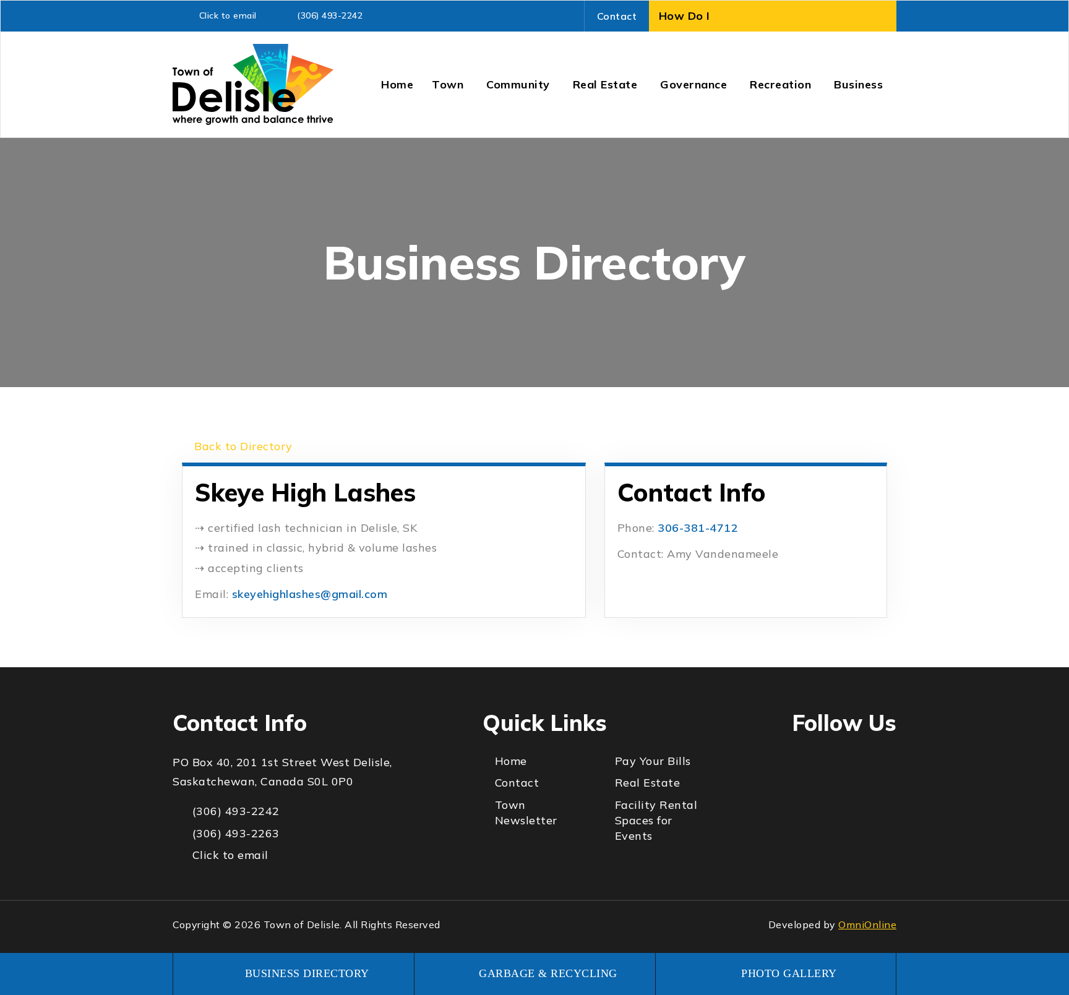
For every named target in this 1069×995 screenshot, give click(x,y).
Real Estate (647, 782)
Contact (617, 16)
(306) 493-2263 (236, 833)
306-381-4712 (698, 528)
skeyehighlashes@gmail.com (310, 594)
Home (511, 761)
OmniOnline (867, 924)
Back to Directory (242, 446)
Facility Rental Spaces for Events (656, 820)
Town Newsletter (526, 812)
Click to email (228, 15)
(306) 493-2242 (330, 15)
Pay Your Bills (653, 761)
